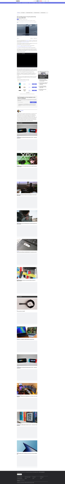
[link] (19, 84)
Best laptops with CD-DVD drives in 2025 (43, 90)
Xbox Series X (27, 40)
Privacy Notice (20, 104)
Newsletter (36, 38)
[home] (17, 3)
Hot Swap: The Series (36, 12)
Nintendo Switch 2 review (29, 12)
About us (26, 478)
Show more (27, 92)
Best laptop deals (43, 12)
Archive (33, 478)
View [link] (34, 87)
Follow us (32, 38)
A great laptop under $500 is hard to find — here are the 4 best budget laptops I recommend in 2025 (43, 76)
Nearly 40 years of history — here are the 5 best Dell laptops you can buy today (43, 80)
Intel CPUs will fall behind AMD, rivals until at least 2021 (24, 46)
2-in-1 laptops (22, 12)
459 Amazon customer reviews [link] (23, 81)
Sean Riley (21, 19)
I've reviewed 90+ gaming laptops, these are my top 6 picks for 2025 (43, 87)
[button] (27, 84)
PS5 (31, 40)
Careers (41, 478)
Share (18, 38)
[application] (27, 60)
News (17, 19)
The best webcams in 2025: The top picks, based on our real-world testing (44, 84)
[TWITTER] (20, 111)
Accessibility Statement (19, 478)
